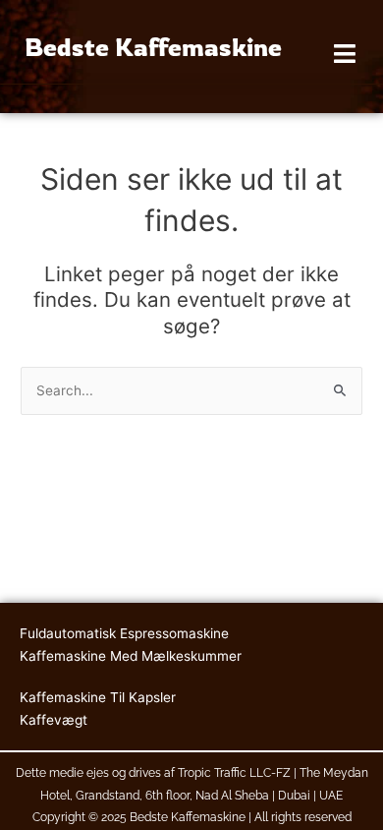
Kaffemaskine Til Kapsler (98, 697)
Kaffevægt (53, 720)
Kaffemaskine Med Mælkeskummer (131, 656)
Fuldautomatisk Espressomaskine (124, 633)
